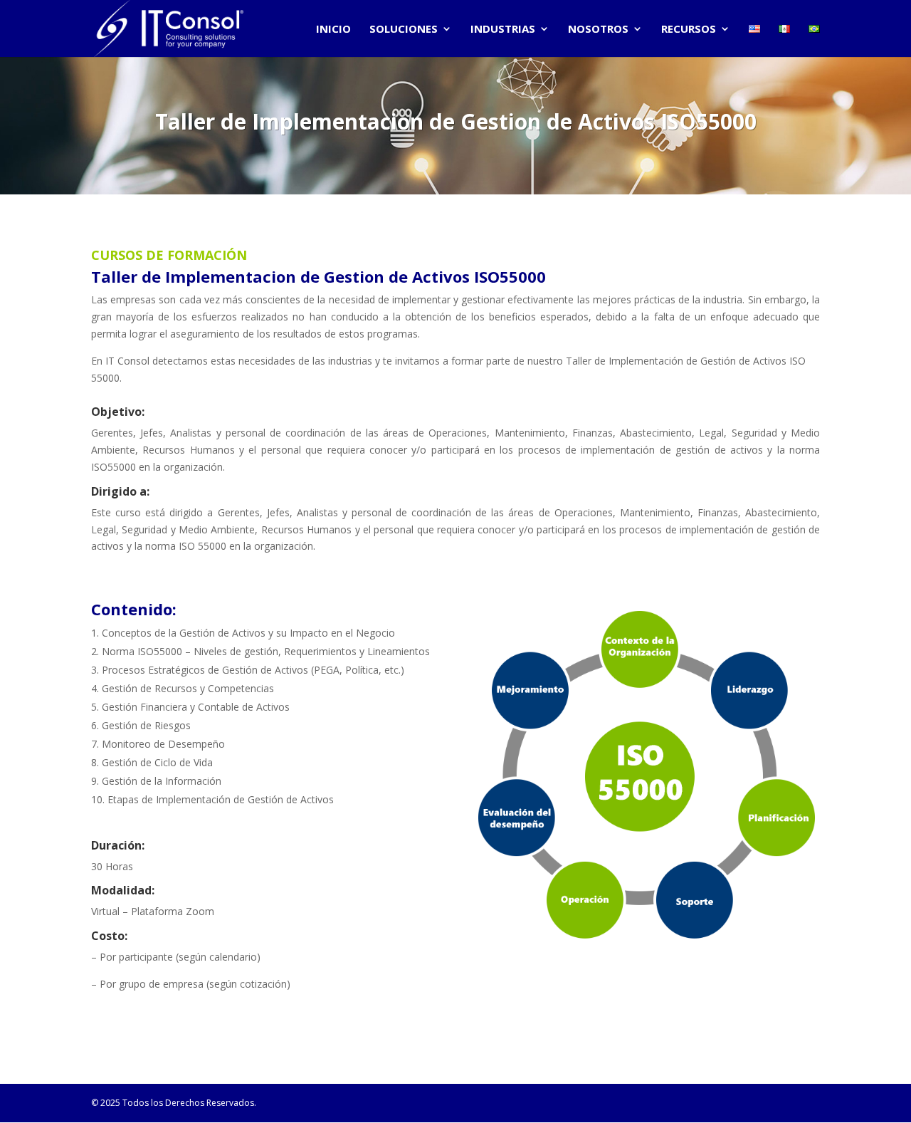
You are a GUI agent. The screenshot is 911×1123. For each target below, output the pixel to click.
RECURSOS (688, 29)
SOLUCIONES (403, 29)
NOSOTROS (598, 29)
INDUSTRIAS (502, 29)
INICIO (333, 29)
